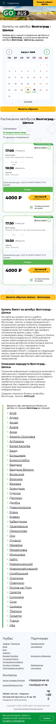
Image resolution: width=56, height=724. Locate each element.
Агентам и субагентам (41, 656)
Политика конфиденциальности (28, 709)
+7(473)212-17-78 (38, 685)
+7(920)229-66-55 (39, 680)
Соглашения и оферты (13, 662)
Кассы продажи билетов (14, 680)
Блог (5, 650)
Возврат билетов (10, 656)
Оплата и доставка (11, 665)
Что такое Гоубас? (11, 659)
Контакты (15, 644)
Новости (6, 653)
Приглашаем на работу (13, 668)
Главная (6, 644)
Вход (5, 647)
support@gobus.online (13, 685)
